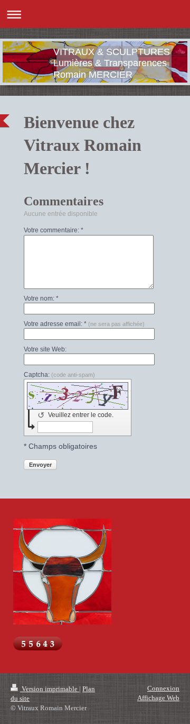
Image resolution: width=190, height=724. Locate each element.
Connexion (163, 688)
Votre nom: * (41, 298)
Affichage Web (158, 698)
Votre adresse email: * (84, 324)
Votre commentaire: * (53, 230)
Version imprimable (49, 689)
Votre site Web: (45, 349)
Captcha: (59, 374)
